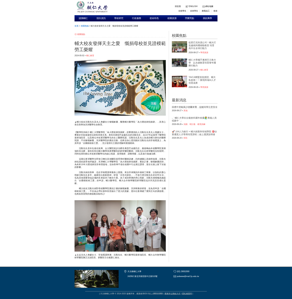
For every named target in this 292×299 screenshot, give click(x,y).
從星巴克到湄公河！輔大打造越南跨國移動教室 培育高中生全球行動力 (202, 45)
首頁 (76, 26)
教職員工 (206, 11)
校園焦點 (85, 26)
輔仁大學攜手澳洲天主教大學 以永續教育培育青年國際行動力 (202, 62)
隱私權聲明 (187, 293)
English (193, 6)
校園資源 (172, 18)
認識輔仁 (83, 18)
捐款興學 (207, 18)
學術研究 (118, 18)
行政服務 (136, 18)
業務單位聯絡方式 (172, 293)
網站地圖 (209, 6)
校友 (215, 11)
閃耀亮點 (189, 18)
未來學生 (194, 11)
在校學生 (182, 11)
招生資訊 (101, 18)
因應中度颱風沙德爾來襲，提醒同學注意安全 (194, 107)
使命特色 (154, 18)
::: (203, 4)
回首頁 (178, 6)
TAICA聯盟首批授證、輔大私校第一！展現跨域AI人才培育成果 (202, 80)
